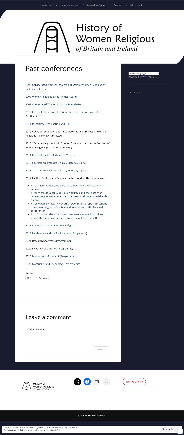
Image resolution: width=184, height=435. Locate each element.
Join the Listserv (134, 381)
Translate (151, 76)
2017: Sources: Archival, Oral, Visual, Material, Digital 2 (57, 170)
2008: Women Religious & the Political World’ (51, 96)
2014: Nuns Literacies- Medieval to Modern (50, 155)
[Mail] (96, 381)
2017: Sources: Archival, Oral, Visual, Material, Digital (56, 162)
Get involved (135, 5)
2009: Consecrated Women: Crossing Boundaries (53, 104)
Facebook (134, 92)
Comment (101, 349)
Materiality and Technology (48, 263)
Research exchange (95, 5)
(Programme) (67, 256)
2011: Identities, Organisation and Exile (48, 123)
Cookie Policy (56, 430)
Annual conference (69, 5)
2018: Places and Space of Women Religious (51, 225)
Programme (79, 233)
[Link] (106, 381)
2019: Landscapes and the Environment (48, 233)
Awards (117, 5)
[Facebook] (87, 381)
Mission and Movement (45, 256)
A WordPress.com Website (91, 416)
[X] (77, 381)
